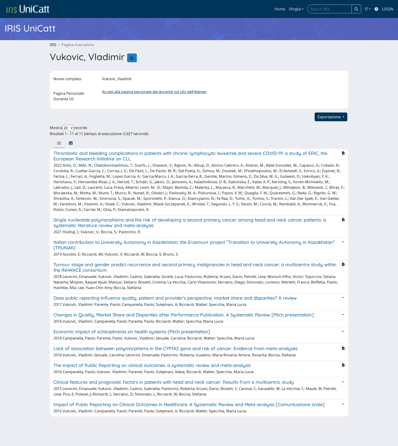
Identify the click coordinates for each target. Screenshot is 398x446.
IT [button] (366, 9)
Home (280, 9)
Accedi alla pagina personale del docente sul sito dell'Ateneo (154, 91)
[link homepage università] (28, 9)
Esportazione (330, 116)
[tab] (59, 143)
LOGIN (387, 9)
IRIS (53, 44)
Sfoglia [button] (295, 9)
